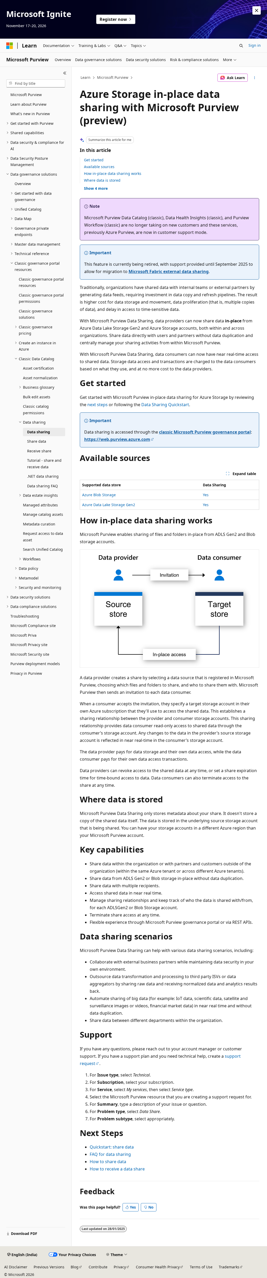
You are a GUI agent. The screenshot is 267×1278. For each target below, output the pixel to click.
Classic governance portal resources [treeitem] (41, 282)
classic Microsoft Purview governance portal (205, 432)
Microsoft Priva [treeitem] (23, 635)
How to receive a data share (117, 1169)
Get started (94, 159)
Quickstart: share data (112, 1147)
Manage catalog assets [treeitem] (43, 514)
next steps (97, 404)
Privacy (120, 1266)
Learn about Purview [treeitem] (28, 104)
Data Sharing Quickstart (165, 404)
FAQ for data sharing (110, 1154)
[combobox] (35, 83)
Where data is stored (102, 180)
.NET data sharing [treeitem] (43, 476)
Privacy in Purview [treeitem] (26, 673)
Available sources (99, 166)
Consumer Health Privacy (158, 1266)
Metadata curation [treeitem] (39, 524)
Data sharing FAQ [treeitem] (42, 485)
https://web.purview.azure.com (117, 439)
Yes (206, 494)
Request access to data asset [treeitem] (43, 536)
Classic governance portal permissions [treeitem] (41, 298)
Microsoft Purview (112, 77)
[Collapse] (64, 73)
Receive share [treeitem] (39, 450)
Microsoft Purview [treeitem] (26, 94)
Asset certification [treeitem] (38, 368)
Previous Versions (49, 1266)
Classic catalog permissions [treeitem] (36, 409)
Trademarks (229, 1266)
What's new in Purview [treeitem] (30, 113)
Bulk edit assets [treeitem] (36, 396)
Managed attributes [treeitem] (40, 504)
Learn (85, 77)
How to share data (108, 1161)
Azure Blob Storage (99, 494)
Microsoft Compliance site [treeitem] (33, 625)
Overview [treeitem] (23, 183)
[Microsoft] (9, 45)
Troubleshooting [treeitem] (24, 616)
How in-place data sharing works (112, 173)
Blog (74, 1266)
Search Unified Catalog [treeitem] (43, 549)
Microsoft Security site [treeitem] (29, 654)
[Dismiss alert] (256, 10)
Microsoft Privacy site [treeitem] (28, 644)
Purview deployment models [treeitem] (35, 663)
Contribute (98, 1266)
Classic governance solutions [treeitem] (35, 314)
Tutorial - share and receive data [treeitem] (44, 463)
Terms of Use (201, 1266)
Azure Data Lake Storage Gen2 (108, 504)
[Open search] (241, 45)
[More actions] (254, 78)
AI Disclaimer (15, 1266)
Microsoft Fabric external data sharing (169, 271)
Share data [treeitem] (36, 441)
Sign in (254, 45)
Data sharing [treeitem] (38, 431)
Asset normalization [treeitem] (40, 377)
